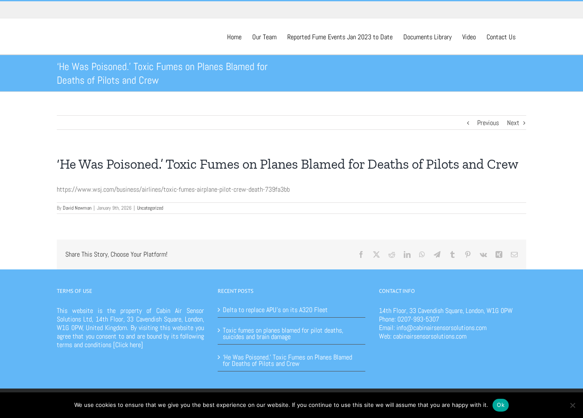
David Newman (77, 208)
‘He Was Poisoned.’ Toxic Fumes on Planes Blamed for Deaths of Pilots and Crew (287, 360)
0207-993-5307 (418, 319)
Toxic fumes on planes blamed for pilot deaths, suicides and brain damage (283, 333)
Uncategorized (150, 208)
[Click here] (128, 344)
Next (513, 122)
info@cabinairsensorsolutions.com (441, 327)
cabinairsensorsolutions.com (429, 336)
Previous (488, 122)
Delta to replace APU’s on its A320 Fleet (275, 310)
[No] (572, 405)
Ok (500, 404)
